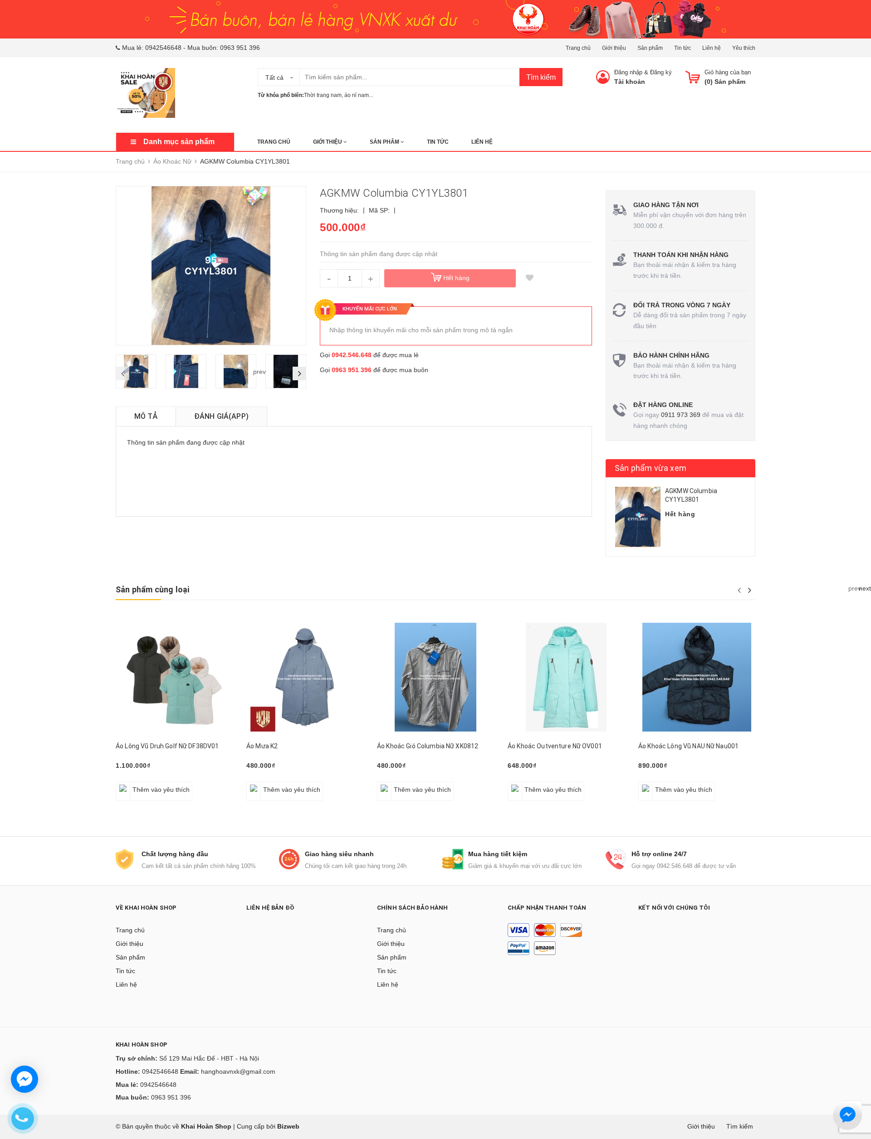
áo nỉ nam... (358, 95)
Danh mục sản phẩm (179, 141)
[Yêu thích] (529, 278)
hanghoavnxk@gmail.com (238, 1071)
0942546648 (163, 47)
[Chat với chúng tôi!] (24, 1079)
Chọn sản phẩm (142, 784)
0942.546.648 (352, 355)
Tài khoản (629, 81)
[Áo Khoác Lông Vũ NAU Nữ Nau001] (696, 676)
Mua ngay (526, 784)
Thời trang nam (323, 95)
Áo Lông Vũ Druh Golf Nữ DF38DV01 (167, 746)
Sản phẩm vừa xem (650, 468)
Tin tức (682, 48)
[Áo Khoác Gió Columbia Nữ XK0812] (435, 676)
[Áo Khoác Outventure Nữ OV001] (566, 676)
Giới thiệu (614, 48)
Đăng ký (661, 72)
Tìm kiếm (541, 77)
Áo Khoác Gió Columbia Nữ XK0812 (427, 746)
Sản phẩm (650, 48)
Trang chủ (578, 48)
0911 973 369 (680, 414)
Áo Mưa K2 (262, 746)
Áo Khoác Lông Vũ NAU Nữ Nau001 (688, 746)
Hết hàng (395, 784)
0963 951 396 (240, 47)
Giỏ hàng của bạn (728, 72)
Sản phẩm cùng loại (152, 589)
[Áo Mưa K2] (304, 676)
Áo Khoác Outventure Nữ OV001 (555, 746)
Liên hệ (711, 48)
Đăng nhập (628, 72)
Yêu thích (743, 48)
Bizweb (288, 1126)
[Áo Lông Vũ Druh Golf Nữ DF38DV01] (174, 676)
